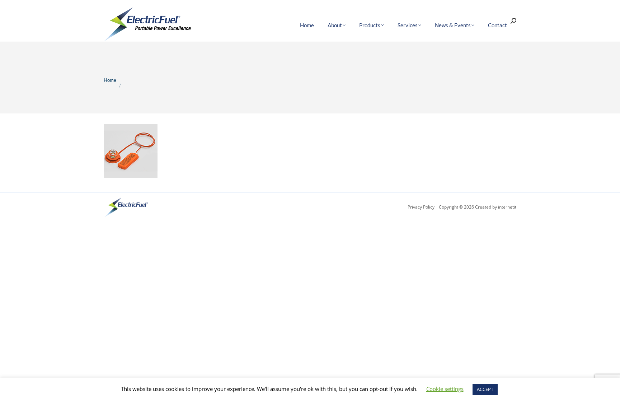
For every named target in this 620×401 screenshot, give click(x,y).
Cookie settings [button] (445, 388)
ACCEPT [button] (485, 389)
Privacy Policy (421, 207)
